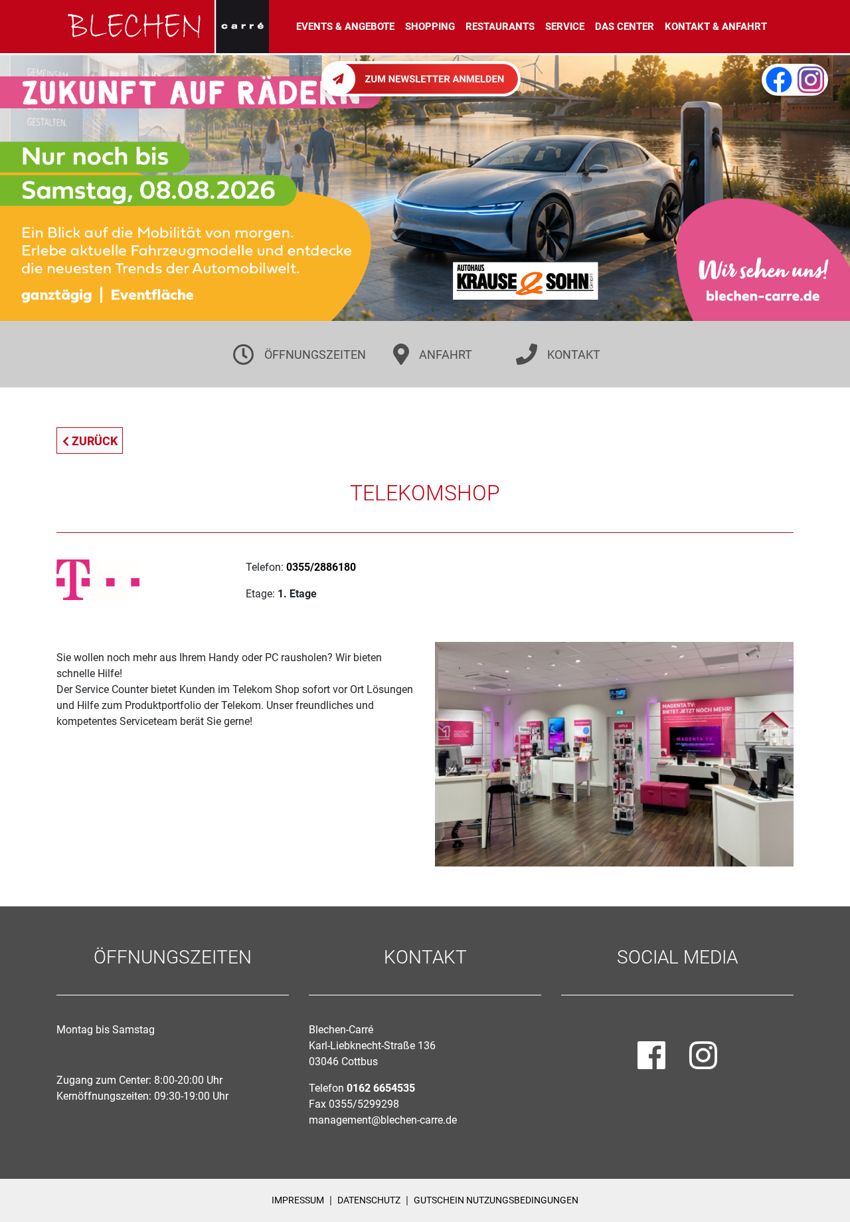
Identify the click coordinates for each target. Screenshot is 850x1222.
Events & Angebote (345, 27)
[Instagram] (811, 79)
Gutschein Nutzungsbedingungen (496, 1200)
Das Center (624, 27)
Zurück (93, 441)
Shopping (430, 27)
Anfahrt (445, 354)
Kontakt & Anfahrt (716, 27)
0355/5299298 (364, 1104)
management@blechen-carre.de (383, 1120)
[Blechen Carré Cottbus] (162, 26)
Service (564, 27)
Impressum (298, 1200)
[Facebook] (779, 79)
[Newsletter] (421, 78)
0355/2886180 (321, 567)
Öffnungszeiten (315, 354)
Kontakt (573, 354)
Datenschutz (368, 1200)
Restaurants (500, 27)
